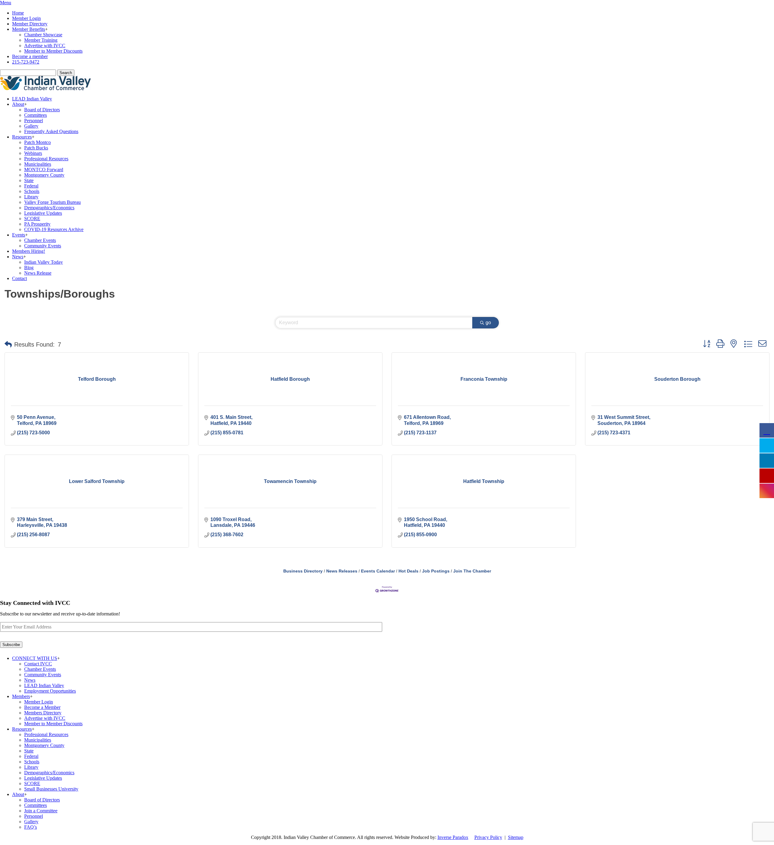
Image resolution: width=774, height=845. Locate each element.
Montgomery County (44, 175)
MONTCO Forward (43, 169)
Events (18, 234)
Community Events (42, 245)
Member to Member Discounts (53, 51)
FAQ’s (30, 827)
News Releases (341, 571)
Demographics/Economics (49, 207)
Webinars (33, 153)
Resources (22, 136)
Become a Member (42, 707)
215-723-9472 (25, 61)
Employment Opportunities (50, 690)
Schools (31, 191)
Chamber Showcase (43, 34)
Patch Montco (37, 142)
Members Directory (42, 712)
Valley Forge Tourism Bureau (52, 202)
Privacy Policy (488, 837)
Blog (29, 267)
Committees (35, 115)
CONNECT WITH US (34, 658)
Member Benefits (28, 29)
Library (31, 196)
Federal (31, 185)
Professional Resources (46, 158)
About (18, 104)
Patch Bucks (36, 147)
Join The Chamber (472, 571)
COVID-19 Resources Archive (53, 229)
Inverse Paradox (452, 837)
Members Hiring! (28, 251)
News (17, 256)
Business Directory (303, 571)
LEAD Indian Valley (32, 98)
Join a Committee (40, 810)
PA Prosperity (37, 224)
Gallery (31, 126)
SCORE (32, 218)
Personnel (33, 120)
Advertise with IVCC (44, 45)
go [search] (488, 322)
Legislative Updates (43, 213)
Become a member (30, 56)
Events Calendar (378, 571)
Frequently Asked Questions (51, 131)
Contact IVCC (38, 663)
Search (66, 72)
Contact (19, 278)
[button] (8, 344)
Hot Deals (408, 571)
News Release (37, 273)
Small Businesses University (51, 788)
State (29, 180)
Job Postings (436, 571)
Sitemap (515, 837)
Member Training (40, 40)
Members (21, 696)
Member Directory (29, 23)
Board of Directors (42, 109)
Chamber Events (40, 240)
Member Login (26, 18)
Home (18, 12)
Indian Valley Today (43, 262)
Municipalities (37, 164)
